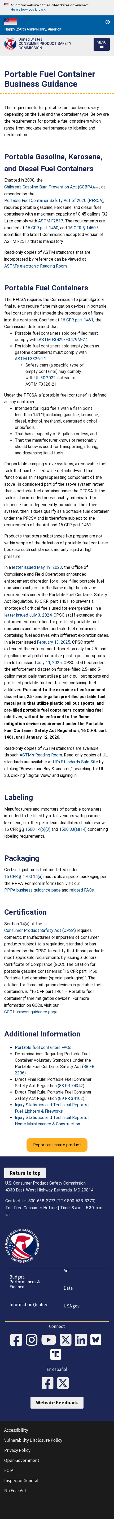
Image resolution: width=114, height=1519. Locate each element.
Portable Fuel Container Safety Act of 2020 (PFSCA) (53, 200)
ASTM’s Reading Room (41, 755)
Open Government (21, 1460)
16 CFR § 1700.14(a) (23, 876)
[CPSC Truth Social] (57, 1355)
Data (68, 1288)
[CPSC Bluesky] (97, 1340)
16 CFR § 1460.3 (83, 227)
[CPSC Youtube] (50, 1340)
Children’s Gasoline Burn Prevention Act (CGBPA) (49, 187)
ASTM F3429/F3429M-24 (63, 339)
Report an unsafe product (57, 1144)
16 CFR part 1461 (76, 319)
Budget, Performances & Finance (25, 1282)
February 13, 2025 (53, 642)
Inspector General (21, 1480)
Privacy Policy (17, 1450)
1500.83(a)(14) (72, 829)
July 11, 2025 (49, 662)
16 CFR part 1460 (41, 227)
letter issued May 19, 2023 (37, 567)
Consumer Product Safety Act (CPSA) (40, 930)
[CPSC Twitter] (67, 1340)
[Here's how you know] (57, 7)
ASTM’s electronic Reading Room (35, 266)
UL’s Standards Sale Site (75, 761)
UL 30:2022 (45, 377)
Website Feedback (57, 1402)
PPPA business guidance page (32, 890)
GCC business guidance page (31, 1011)
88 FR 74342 (71, 1085)
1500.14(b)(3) (37, 829)
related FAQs (81, 890)
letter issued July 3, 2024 (28, 615)
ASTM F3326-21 (30, 358)
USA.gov (72, 1306)
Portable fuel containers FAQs (43, 1047)
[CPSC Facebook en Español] (49, 1383)
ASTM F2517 (50, 220)
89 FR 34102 (71, 1098)
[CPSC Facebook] (18, 1340)
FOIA (8, 1470)
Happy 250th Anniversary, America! (33, 29)
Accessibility (16, 1430)
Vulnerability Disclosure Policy (33, 1440)
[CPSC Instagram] (33, 1340)
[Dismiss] (108, 22)
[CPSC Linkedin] (82, 1340)
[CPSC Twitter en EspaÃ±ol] (64, 1383)
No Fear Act (15, 1491)
